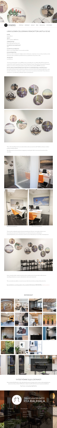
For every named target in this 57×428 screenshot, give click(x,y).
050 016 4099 (25, 416)
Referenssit (27, 25)
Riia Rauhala (42, 25)
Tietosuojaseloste (11, 423)
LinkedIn (41, 415)
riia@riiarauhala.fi (45, 285)
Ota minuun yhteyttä (41, 367)
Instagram (42, 413)
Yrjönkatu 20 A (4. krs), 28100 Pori (27, 412)
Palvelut (33, 25)
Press (37, 25)
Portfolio (21, 25)
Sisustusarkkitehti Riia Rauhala (13, 419)
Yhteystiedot (49, 25)
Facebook (41, 411)
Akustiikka (10, 415)
